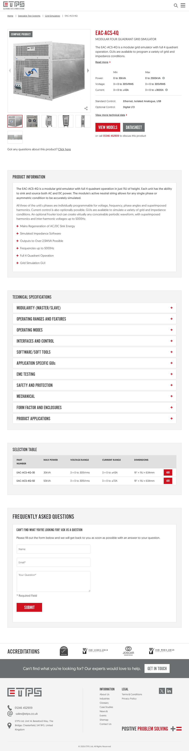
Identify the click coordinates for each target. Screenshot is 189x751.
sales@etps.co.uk (27, 713)
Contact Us (105, 723)
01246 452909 (111, 135)
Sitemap (104, 719)
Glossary (104, 702)
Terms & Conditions (132, 694)
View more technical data (110, 115)
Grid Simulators (52, 15)
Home (10, 15)
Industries (104, 698)
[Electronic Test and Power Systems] (13, 5)
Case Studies (106, 707)
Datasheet (134, 128)
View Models (107, 128)
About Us (104, 694)
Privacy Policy (129, 698)
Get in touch (157, 669)
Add (168, 472)
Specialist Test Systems (29, 15)
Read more (101, 62)
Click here (64, 149)
